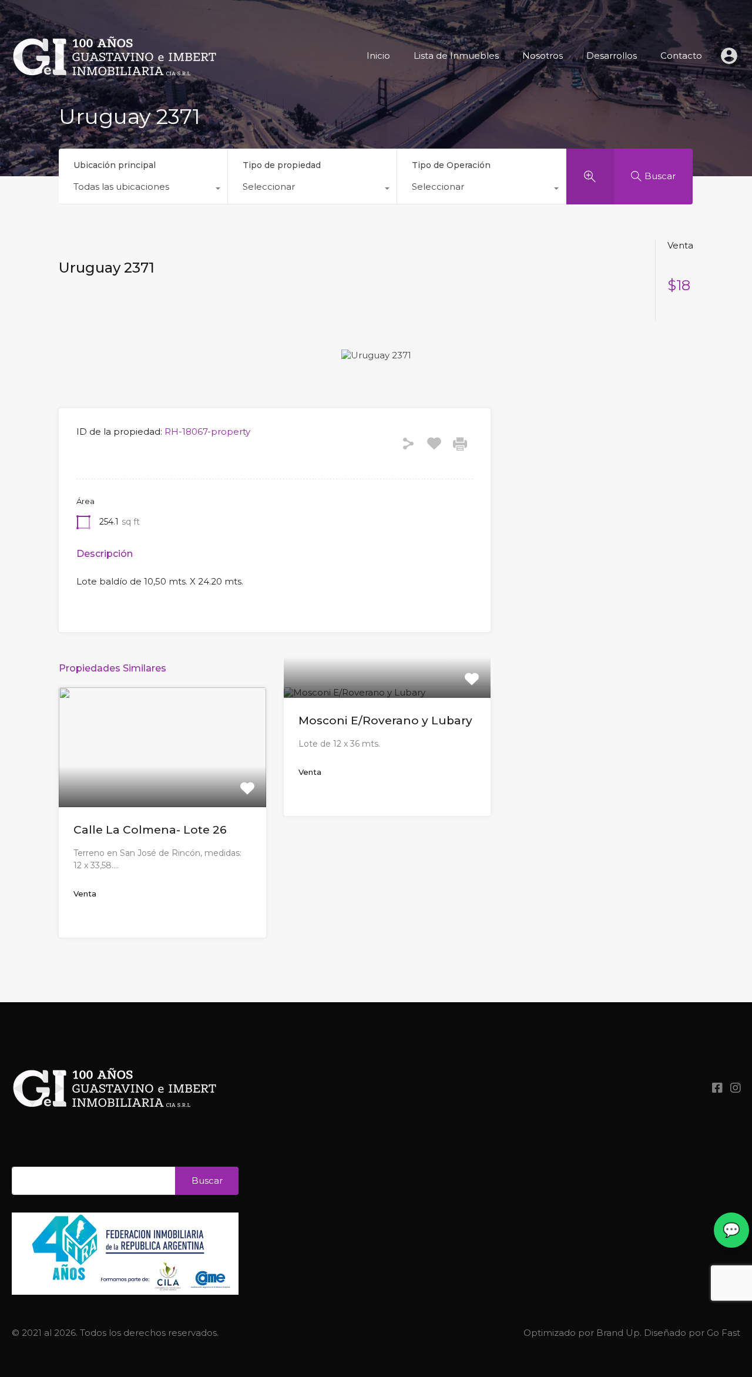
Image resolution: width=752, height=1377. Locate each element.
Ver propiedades (162, 782)
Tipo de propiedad (282, 165)
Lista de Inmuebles (456, 55)
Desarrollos (611, 55)
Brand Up (618, 1332)
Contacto (681, 55)
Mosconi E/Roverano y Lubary (385, 720)
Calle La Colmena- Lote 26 (150, 830)
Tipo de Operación (451, 165)
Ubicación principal (114, 165)
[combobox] (143, 190)
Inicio (378, 55)
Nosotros (542, 55)
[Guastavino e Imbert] (114, 94)
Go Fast (723, 1332)
